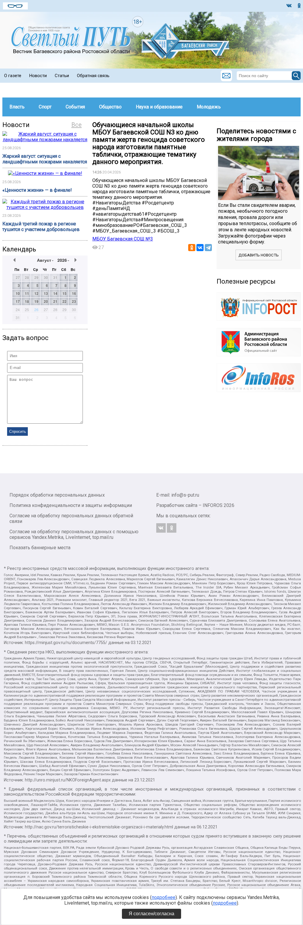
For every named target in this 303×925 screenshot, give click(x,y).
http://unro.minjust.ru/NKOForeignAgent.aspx (68, 780)
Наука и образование (159, 107)
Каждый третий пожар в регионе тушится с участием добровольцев (41, 226)
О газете (12, 75)
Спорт (45, 107)
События (75, 107)
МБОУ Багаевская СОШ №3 (122, 239)
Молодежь (209, 107)
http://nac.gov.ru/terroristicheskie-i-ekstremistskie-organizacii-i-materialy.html (99, 827)
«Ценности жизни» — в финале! (37, 190)
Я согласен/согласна (151, 913)
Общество (110, 107)
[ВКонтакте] (200, 247)
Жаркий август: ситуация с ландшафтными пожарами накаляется (44, 159)
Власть (17, 107)
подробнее (163, 897)
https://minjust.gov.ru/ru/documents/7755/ (66, 642)
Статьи (62, 75)
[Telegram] (208, 247)
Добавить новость (258, 255)
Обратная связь (93, 75)
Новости (38, 75)
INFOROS (213, 505)
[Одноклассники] (191, 247)
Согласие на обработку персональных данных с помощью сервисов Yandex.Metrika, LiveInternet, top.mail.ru (73, 534)
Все (76, 124)
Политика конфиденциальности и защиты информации (70, 505)
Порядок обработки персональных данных (57, 495)
